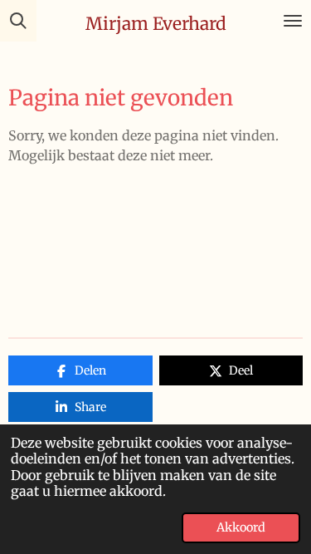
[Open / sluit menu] (293, 21)
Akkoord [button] (240, 527)
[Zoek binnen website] (18, 21)
